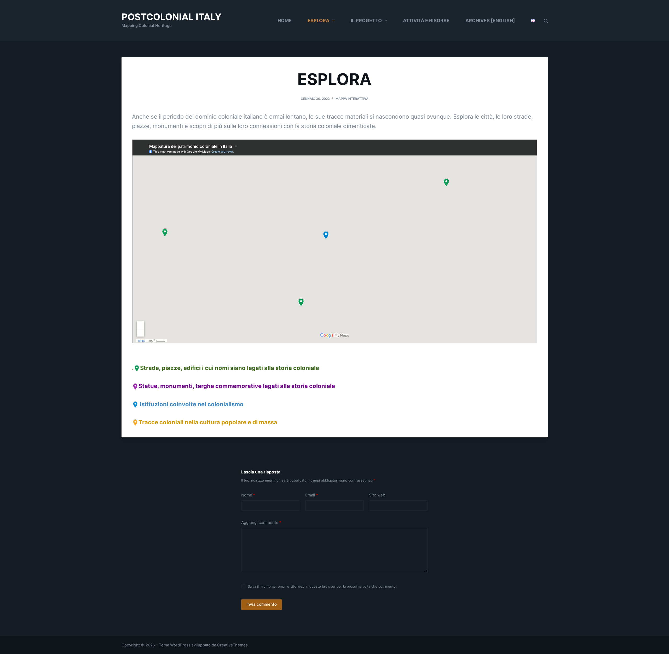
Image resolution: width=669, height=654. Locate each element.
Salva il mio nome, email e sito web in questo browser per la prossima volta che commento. (322, 586)
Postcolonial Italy (171, 16)
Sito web (377, 495)
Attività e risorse (426, 20)
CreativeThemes (232, 645)
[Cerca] (546, 21)
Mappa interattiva (352, 99)
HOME (285, 20)
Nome (248, 495)
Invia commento (261, 604)
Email (311, 495)
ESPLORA (318, 20)
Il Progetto (366, 20)
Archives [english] (490, 20)
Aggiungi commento (261, 522)
